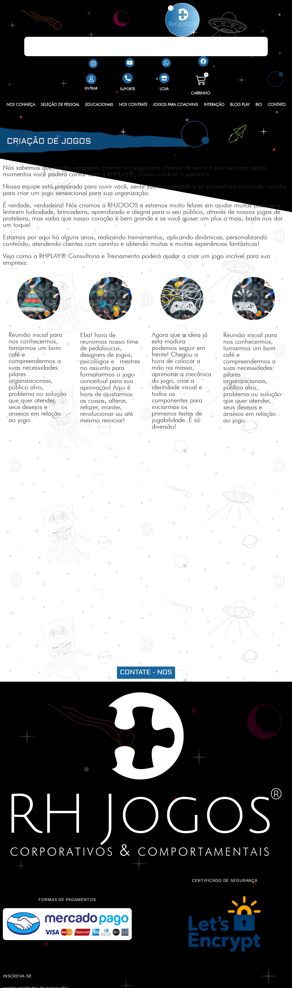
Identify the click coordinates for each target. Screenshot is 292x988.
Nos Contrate (133, 104)
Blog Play (240, 104)
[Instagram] (93, 63)
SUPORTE (127, 88)
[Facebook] (203, 61)
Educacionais (99, 104)
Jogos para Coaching (175, 104)
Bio (259, 104)
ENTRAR (91, 88)
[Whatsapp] (166, 62)
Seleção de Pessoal (60, 104)
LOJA (164, 88)
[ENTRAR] (91, 79)
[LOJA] (164, 78)
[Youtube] (129, 62)
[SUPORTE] (128, 78)
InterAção (214, 104)
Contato (277, 104)
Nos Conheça (21, 104)
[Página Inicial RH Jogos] (182, 20)
